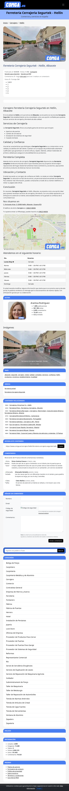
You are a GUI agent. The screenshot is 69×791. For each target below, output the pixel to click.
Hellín (22, 23)
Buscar (60, 551)
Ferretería (10, 596)
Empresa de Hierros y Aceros (18, 592)
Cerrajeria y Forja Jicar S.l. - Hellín (20, 405)
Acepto (39, 788)
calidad (32, 375)
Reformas (10, 653)
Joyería (9, 624)
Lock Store (10, 629)
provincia (15, 377)
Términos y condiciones (16, 776)
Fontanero (10, 600)
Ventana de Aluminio (14, 715)
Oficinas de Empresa (14, 633)
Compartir (33, 72)
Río (7, 661)
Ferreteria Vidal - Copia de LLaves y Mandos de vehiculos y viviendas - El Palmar (36, 433)
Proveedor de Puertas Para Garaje (20, 645)
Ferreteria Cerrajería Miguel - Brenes (21, 430)
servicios (45, 375)
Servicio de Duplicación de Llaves (19, 670)
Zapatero (10, 719)
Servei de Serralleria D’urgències (19, 666)
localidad (34, 377)
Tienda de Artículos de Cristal (18, 703)
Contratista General (14, 587)
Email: (8, 503)
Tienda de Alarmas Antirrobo (18, 698)
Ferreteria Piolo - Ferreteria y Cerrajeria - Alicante (26, 408)
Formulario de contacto (16, 769)
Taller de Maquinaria (14, 686)
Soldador (10, 678)
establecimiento (24, 377)
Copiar (61, 446)
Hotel (8, 616)
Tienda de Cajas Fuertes (16, 707)
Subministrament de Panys (17, 682)
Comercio (10, 583)
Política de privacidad (15, 771)
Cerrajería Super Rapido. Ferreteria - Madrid (24, 427)
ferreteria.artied (10, 388)
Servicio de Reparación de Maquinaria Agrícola (25, 674)
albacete (7, 375)
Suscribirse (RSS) (13, 778)
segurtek (14, 375)
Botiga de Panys (12, 563)
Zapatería (10, 723)
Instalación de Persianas (16, 620)
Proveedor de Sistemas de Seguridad (21, 649)
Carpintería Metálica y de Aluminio (20, 575)
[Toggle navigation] (63, 5)
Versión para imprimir (12, 74)
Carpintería (10, 571)
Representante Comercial (16, 657)
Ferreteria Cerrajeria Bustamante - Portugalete (25, 419)
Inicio (5, 23)
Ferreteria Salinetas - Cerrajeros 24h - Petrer (24, 422)
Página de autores (14, 767)
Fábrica (9, 604)
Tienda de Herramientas (16, 711)
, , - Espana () (22, 204)
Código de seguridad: (9, 509)
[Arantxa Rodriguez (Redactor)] (17, 310)
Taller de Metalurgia (14, 690)
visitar (27, 375)
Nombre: (9, 499)
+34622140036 (31, 208)
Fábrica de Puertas (13, 608)
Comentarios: (10, 517)
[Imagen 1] (34, 364)
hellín (58, 375)
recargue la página (43, 513)
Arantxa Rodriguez (40, 302)
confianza (52, 375)
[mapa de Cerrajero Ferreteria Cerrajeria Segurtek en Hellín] (34, 232)
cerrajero (21, 375)
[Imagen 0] (31, 364)
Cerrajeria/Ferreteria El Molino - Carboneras (24, 416)
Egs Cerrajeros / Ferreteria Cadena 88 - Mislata (25, 425)
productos (8, 377)
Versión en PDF (26, 74)
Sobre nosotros (13, 773)
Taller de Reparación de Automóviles (21, 694)
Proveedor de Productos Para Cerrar (21, 637)
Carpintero (10, 567)
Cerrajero (14, 23)
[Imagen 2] (37, 364)
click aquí (23, 76)
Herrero (9, 612)
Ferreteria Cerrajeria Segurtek (15, 392)
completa (38, 375)
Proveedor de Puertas (15, 641)
